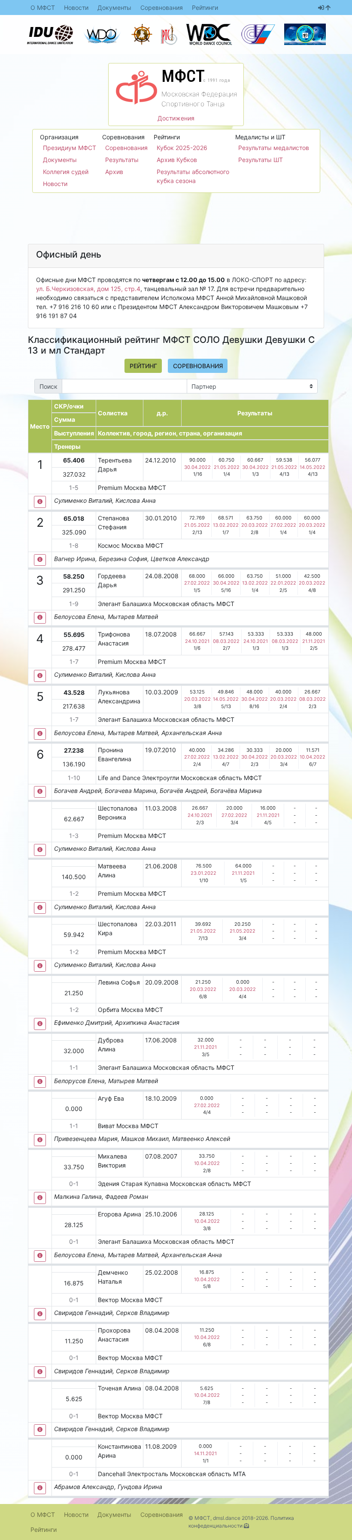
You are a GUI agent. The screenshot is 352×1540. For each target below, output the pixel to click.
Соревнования (161, 7)
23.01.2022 (203, 873)
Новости (76, 7)
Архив (114, 171)
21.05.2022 (227, 467)
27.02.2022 (283, 525)
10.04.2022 (312, 757)
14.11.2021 (205, 1453)
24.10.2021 (197, 641)
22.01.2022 (283, 583)
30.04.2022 (197, 467)
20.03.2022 (254, 525)
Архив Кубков (177, 159)
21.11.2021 (313, 641)
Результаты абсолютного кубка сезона (193, 176)
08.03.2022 (226, 641)
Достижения (176, 118)
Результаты (122, 159)
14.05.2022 (312, 467)
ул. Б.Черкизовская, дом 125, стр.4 (88, 288)
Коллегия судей (65, 171)
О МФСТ (42, 7)
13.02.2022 (226, 525)
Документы (114, 7)
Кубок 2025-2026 (182, 147)
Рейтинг (143, 365)
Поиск (48, 386)
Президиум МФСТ (69, 147)
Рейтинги (205, 7)
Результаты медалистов (273, 147)
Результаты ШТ (260, 159)
